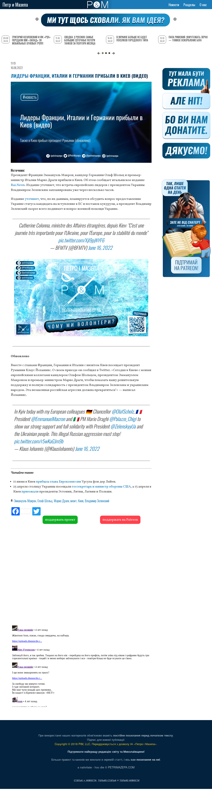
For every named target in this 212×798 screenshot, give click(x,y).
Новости (174, 4)
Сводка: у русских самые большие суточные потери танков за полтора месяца (79, 40)
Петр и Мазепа (15, 4)
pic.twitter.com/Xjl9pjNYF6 (81, 240)
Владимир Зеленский (97, 500)
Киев (80, 500)
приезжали (30, 491)
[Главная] (97, 4)
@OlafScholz (123, 411)
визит (73, 500)
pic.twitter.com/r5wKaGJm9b (38, 441)
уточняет (32, 199)
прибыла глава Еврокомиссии (58, 481)
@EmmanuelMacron (48, 418)
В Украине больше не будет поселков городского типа (132, 38)
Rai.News (18, 185)
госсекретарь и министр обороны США (101, 486)
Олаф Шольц (45, 500)
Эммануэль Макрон (25, 500)
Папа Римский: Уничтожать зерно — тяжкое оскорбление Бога (188, 38)
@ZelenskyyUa (123, 426)
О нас (203, 4)
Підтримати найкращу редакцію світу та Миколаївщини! (106, 752)
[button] (99, 53)
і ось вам (142, 759)
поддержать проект (60, 519)
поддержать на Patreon (120, 519)
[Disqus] (81, 574)
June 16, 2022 (100, 247)
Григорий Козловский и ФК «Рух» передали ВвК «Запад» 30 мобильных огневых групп (31, 40)
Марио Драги (61, 500)
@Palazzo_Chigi (122, 418)
